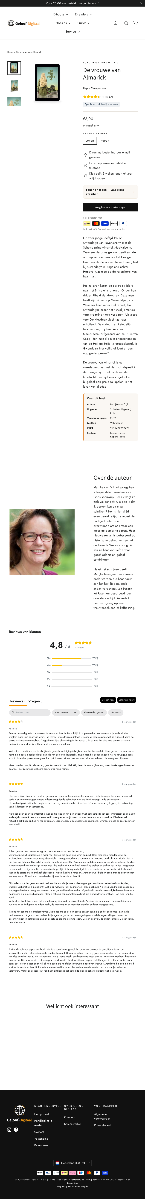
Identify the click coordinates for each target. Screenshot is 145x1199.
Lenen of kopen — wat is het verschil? (110, 192)
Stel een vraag (108, 699)
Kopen (105, 140)
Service (71, 31)
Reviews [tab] (17, 701)
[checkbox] (115, 712)
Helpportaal (41, 1114)
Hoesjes (62, 23)
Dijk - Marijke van (94, 88)
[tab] (35, 701)
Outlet (82, 23)
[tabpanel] (72, 844)
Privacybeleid (102, 1125)
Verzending (41, 1139)
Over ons (69, 1117)
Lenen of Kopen (95, 133)
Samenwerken (72, 1124)
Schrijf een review (127, 699)
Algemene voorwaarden (102, 1116)
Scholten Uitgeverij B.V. (101, 62)
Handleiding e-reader (43, 1123)
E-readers (82, 14)
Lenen (90, 140)
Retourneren (41, 1145)
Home (10, 52)
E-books (59, 14)
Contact (39, 1132)
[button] (72, 658)
